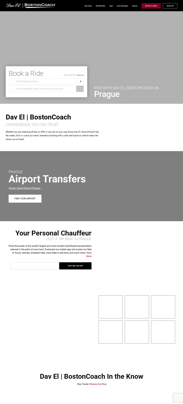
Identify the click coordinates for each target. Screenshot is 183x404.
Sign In (170, 6)
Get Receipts (122, 6)
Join (111, 6)
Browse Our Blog (97, 384)
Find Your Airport (25, 198)
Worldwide (100, 6)
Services (88, 6)
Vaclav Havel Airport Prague (24, 188)
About (135, 6)
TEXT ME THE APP (75, 266)
